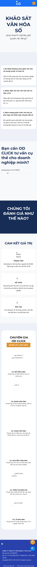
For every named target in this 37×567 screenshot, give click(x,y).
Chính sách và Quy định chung (25, 566)
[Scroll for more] (18, 47)
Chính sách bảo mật (8, 566)
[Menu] (33, 3)
